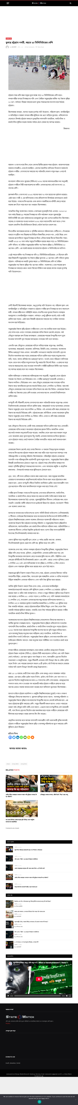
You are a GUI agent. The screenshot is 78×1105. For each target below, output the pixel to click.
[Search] (70, 3)
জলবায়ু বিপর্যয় (24, 764)
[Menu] (8, 3)
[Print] (32, 737)
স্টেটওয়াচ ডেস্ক (19, 926)
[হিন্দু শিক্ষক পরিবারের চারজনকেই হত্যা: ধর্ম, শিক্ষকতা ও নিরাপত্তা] (9, 849)
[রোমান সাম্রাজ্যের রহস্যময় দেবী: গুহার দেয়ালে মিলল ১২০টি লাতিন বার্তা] (9, 868)
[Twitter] (14, 737)
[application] (39, 979)
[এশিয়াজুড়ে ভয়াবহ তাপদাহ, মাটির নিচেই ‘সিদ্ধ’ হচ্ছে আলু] (56, 783)
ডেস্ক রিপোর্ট (13, 47)
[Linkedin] (17, 737)
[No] (76, 1100)
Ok (39, 1102)
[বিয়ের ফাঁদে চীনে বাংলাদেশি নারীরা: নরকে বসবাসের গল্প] (9, 886)
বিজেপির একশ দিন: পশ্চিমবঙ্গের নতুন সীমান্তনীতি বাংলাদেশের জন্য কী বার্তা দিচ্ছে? (32, 901)
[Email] (25, 737)
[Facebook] (10, 737)
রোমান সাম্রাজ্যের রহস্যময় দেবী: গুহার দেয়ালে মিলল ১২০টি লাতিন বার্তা (30, 868)
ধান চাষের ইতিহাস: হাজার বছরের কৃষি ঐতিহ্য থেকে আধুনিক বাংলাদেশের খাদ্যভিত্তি (20, 821)
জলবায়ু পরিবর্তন (15, 764)
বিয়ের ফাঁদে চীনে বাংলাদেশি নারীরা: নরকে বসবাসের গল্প (26, 887)
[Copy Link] (28, 737)
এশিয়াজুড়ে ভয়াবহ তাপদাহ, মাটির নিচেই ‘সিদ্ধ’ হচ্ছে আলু (54, 794)
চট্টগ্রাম (8, 764)
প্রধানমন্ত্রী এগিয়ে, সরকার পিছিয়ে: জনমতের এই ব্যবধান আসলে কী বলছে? (31, 921)
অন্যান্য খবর (8, 38)
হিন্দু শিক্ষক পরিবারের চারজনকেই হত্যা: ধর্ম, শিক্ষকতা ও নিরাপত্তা (28, 850)
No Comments (30, 47)
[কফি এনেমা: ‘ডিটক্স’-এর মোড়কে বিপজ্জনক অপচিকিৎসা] (9, 858)
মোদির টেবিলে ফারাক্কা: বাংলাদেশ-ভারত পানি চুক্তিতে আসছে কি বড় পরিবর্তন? (21, 796)
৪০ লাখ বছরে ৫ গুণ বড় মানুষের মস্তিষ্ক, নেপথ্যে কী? (26, 942)
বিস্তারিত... (8, 1023)
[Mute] (67, 996)
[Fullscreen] (70, 996)
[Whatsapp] (21, 737)
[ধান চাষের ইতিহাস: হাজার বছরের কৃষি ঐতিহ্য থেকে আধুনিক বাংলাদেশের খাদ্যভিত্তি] (22, 808)
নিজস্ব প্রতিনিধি (19, 906)
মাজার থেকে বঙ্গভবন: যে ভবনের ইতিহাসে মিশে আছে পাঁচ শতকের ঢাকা (29, 911)
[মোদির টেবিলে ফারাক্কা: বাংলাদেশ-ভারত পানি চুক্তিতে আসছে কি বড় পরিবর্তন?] (22, 783)
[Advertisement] (39, 20)
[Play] (8, 996)
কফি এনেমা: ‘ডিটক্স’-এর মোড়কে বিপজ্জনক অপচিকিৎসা (26, 859)
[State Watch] (39, 3)
